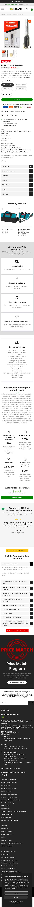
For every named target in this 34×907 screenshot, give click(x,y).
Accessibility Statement (17, 350)
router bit (8, 138)
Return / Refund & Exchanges (17, 365)
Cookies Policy (17, 355)
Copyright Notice (6, 840)
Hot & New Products (7, 150)
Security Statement (7, 846)
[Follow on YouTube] (4, 775)
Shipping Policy (17, 369)
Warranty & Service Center (9, 860)
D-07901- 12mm (21, 89)
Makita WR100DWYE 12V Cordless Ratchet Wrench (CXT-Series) (24, 231)
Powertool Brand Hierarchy (9, 866)
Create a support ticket (8, 851)
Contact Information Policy (9, 820)
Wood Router (24, 152)
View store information (9, 125)
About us (4, 826)
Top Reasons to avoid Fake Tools (11, 872)
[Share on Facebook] (2, 161)
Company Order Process (17, 357)
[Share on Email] (5, 161)
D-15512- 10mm (7, 89)
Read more (26, 77)
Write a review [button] (17, 498)
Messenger (17, 768)
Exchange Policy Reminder (17, 361)
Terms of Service (17, 375)
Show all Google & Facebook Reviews (17, 550)
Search (31, 703)
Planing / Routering (7, 152)
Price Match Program (16, 682)
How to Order (5, 854)
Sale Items (16, 152)
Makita (8, 136)
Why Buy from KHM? (7, 834)
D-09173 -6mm (7, 85)
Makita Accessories (24, 150)
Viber (11, 768)
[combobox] (16, 703)
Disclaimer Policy (17, 359)
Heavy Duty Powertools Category (11, 148)
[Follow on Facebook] (2, 775)
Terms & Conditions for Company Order (17, 373)
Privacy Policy (11, 888)
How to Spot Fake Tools (8, 869)
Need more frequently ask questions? (17, 631)
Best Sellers (12, 146)
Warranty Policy (17, 377)
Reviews (3, 837)
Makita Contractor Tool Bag (8, 230)
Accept (16, 893)
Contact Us (4, 828)
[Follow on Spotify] (6, 775)
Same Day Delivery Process (9, 863)
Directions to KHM (6, 831)
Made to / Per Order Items (17, 363)
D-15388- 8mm (21, 85)
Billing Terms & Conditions (17, 352)
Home (3, 14)
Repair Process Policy (17, 367)
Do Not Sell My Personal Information (12, 843)
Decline (16, 897)
